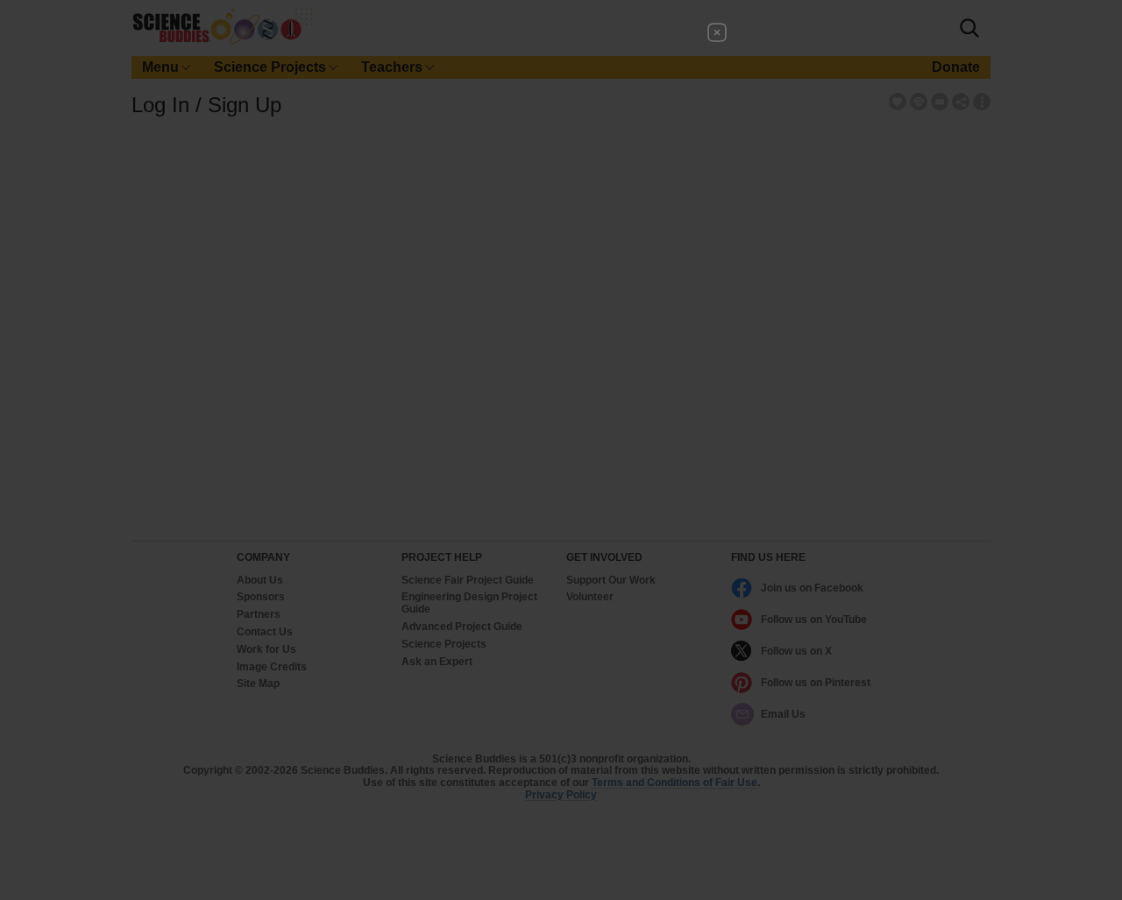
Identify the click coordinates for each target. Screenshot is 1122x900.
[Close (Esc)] (717, 32)
